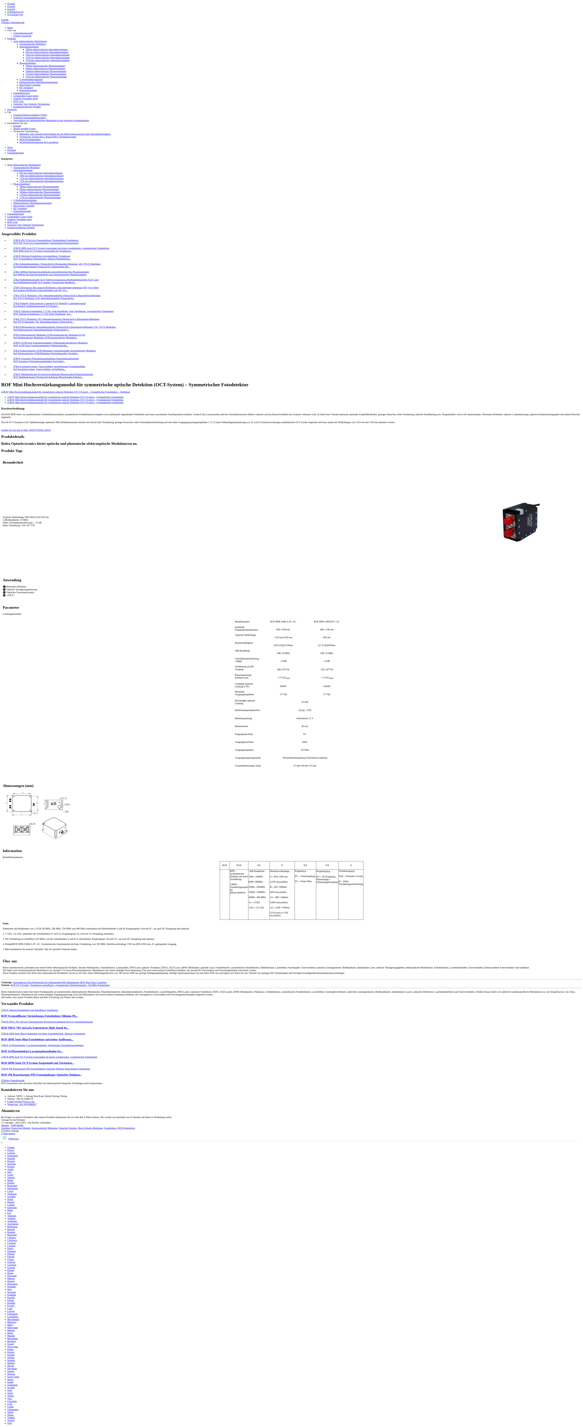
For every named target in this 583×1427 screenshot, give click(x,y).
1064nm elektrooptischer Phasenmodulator (46, 71)
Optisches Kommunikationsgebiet (29, 117)
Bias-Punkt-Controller (30, 85)
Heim (10, 27)
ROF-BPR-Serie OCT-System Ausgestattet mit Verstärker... (37, 1063)
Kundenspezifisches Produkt (27, 107)
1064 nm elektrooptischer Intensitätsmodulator (48, 55)
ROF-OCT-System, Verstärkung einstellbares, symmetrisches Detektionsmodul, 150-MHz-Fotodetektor (60, 985)
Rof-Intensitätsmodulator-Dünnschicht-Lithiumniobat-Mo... (41, 266)
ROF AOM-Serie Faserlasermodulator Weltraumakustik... (40, 345)
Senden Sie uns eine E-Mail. (14, 430)
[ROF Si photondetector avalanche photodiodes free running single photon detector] (42, 1045)
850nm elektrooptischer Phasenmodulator (45, 68)
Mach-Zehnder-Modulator (90, 1128)
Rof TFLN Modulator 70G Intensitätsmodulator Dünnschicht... (43, 322)
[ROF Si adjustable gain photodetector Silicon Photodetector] (29, 1010)
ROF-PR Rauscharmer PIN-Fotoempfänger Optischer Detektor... (41, 1074)
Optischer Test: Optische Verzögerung (31, 104)
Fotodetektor (110, 1128)
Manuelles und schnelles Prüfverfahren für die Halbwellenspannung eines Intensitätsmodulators (65, 134)
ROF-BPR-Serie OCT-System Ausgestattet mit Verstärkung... (42, 251)
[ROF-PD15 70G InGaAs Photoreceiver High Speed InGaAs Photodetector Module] (47, 1022)
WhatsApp (13, 1138)
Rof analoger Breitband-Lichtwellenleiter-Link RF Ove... (40, 290)
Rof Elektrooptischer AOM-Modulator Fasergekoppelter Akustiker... (46, 353)
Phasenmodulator (27, 63)
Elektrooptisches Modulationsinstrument (38, 82)
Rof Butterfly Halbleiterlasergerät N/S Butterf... (36, 306)
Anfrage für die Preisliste (13, 1120)
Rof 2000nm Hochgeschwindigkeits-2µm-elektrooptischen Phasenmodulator (50, 274)
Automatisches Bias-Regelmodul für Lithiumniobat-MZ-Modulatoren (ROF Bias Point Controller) (60, 982)
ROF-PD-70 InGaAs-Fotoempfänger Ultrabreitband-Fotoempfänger (46, 243)
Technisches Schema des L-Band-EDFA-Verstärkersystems (47, 137)
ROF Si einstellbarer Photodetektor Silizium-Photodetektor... (42, 259)
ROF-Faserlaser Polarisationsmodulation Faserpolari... (39, 361)
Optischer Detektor (68, 1128)
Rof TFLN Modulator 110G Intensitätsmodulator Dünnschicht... (44, 298)
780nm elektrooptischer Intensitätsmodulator (47, 49)
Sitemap (5, 1125)
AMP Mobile (17, 1125)
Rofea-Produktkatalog (30, 139)
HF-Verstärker (26, 87)
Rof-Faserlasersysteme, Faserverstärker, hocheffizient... (39, 369)
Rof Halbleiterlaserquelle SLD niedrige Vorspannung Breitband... (44, 282)
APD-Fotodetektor (126, 1128)
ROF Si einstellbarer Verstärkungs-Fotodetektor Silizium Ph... (39, 1016)
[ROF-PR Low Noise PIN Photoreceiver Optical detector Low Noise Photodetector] (45, 1069)
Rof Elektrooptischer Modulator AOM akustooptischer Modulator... (45, 337)
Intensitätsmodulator (29, 46)
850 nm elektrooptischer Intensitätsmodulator (47, 52)
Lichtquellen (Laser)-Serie (25, 96)
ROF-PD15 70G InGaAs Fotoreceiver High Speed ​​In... (35, 1027)
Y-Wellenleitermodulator (31, 79)
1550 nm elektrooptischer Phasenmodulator (46, 76)
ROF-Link (18, 101)
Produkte (11, 38)
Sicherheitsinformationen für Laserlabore (38, 142)
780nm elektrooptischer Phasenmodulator (45, 66)
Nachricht (12, 109)
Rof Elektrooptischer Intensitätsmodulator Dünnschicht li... (41, 330)
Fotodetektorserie (21, 93)
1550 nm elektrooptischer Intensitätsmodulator (48, 60)
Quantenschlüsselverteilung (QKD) (30, 115)
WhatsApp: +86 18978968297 (22, 1104)
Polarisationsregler (28, 90)
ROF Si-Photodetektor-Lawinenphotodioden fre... (32, 1051)
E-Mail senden (8, 1133)
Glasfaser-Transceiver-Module (15, 1128)
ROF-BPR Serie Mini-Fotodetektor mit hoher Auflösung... (37, 1039)
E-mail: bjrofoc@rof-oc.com (20, 1101)
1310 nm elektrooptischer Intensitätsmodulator (48, 57)
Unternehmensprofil (22, 33)
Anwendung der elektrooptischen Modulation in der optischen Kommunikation (51, 120)
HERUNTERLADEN (40, 430)
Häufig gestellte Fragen (24, 128)
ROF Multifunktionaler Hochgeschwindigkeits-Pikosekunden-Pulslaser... (48, 377)
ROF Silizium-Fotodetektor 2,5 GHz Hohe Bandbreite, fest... (42, 314)
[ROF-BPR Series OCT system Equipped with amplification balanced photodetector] (49, 1057)
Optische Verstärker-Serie (25, 98)
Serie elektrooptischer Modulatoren (30, 41)
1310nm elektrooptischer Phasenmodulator (46, 74)
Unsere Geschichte (22, 36)
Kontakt (17, 126)
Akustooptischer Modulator (32, 44)
